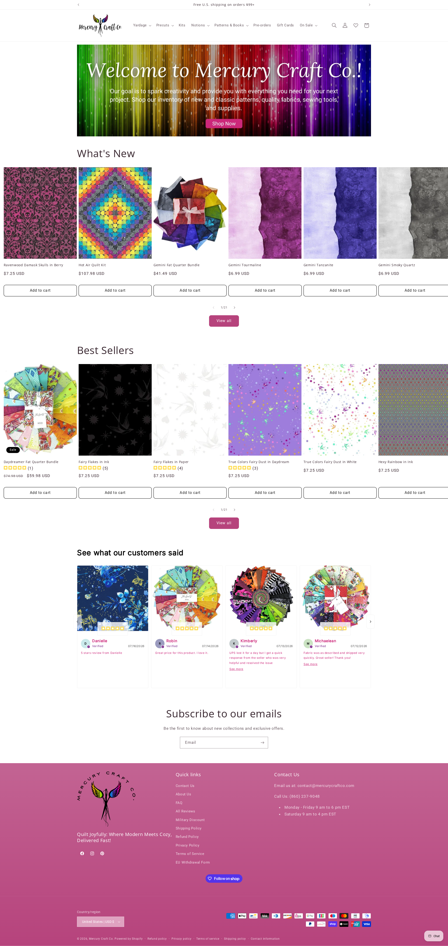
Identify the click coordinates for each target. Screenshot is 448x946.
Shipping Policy (189, 828)
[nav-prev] (77, 622)
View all (224, 321)
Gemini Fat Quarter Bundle (177, 265)
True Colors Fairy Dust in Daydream (258, 462)
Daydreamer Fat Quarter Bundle (31, 462)
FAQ (179, 803)
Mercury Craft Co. (101, 938)
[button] (141, 25)
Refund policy (157, 938)
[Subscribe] (262, 742)
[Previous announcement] (78, 4)
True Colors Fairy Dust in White (330, 462)
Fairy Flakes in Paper (171, 462)
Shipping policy (235, 938)
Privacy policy (181, 938)
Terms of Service (190, 854)
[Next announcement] (369, 4)
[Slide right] (234, 307)
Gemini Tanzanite (319, 265)
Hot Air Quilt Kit (92, 265)
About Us (183, 794)
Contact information (265, 938)
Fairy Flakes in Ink (94, 462)
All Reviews (185, 811)
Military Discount (190, 820)
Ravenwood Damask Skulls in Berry (33, 265)
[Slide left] (213, 307)
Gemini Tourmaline (244, 265)
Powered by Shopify (129, 938)
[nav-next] (370, 622)
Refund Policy (187, 837)
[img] (15, 468)
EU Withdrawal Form (193, 862)
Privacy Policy (188, 845)
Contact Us (185, 786)
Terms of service (207, 938)
